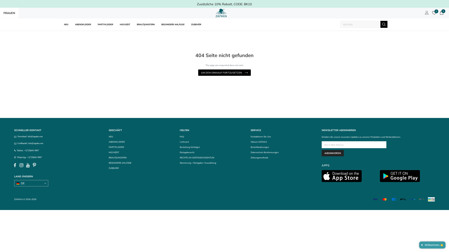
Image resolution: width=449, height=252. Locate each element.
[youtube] (28, 165)
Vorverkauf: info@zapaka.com (29, 136)
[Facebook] (15, 165)
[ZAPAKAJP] (222, 13)
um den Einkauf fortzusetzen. (222, 72)
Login (426, 14)
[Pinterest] (34, 165)
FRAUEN (9, 13)
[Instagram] (21, 165)
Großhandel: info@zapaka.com (29, 143)
